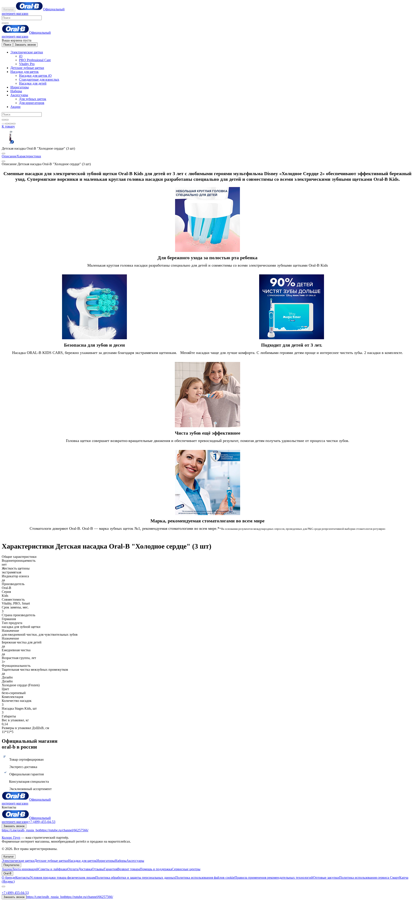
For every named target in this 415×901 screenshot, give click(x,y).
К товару (8, 126)
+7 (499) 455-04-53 (41, 822)
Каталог (8, 9)
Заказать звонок (25, 44)
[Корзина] (7, 123)
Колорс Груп (11, 837)
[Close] (3, 886)
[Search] (7, 23)
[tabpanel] (207, 350)
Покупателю (11, 865)
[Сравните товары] (14, 123)
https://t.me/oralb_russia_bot (21, 830)
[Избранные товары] (10, 123)
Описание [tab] (9, 156)
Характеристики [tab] (29, 156)
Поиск (7, 44)
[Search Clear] (3, 23)
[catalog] (3, 123)
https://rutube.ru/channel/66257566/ (64, 830)
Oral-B (7, 873)
